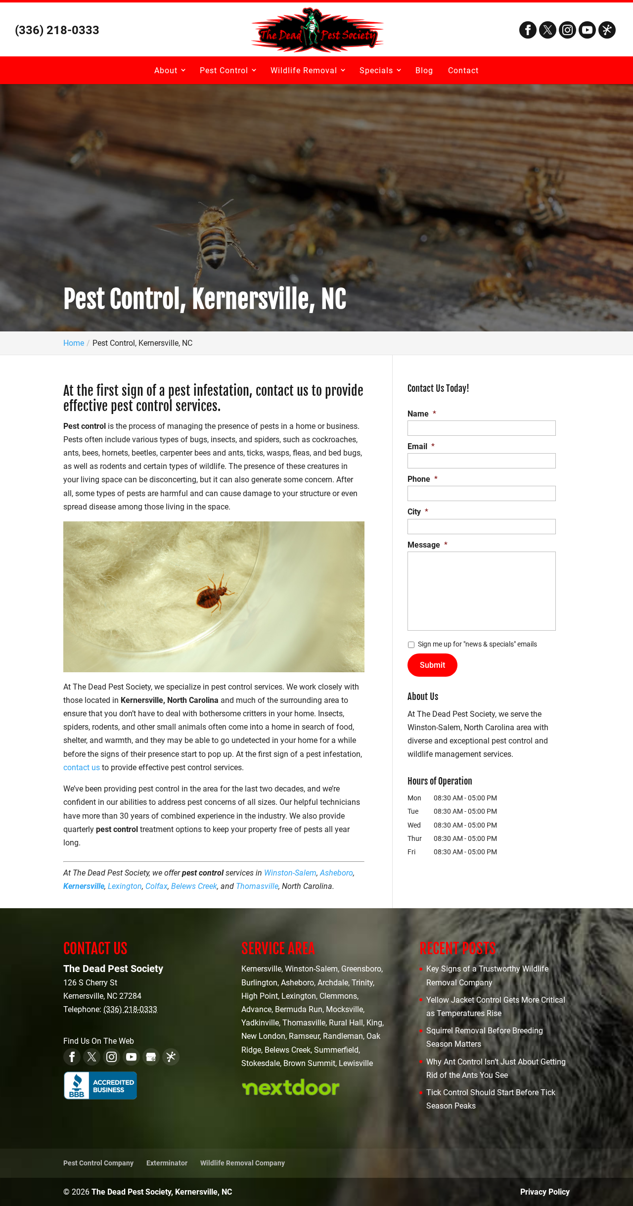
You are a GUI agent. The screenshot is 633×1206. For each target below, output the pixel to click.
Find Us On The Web (98, 1041)
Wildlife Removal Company (242, 1163)
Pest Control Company (98, 1163)
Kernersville (83, 886)
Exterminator (166, 1163)
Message (427, 545)
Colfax (156, 886)
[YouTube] (587, 30)
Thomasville (257, 886)
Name (421, 413)
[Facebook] (528, 30)
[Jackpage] (607, 30)
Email (421, 446)
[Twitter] (547, 30)
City (417, 511)
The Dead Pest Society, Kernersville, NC (161, 1192)
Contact (463, 70)
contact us (81, 767)
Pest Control (224, 70)
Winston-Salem (290, 873)
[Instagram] (567, 30)
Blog (424, 70)
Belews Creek (194, 886)
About (166, 70)
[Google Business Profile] (151, 1057)
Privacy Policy (545, 1192)
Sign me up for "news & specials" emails (477, 644)
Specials (376, 70)
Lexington (125, 886)
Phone (422, 479)
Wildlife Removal (304, 70)
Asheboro (336, 873)
